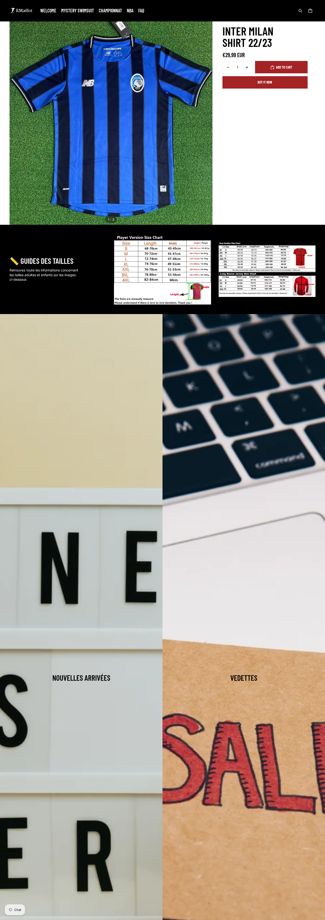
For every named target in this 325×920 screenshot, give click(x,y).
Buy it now (265, 82)
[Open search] (300, 10)
